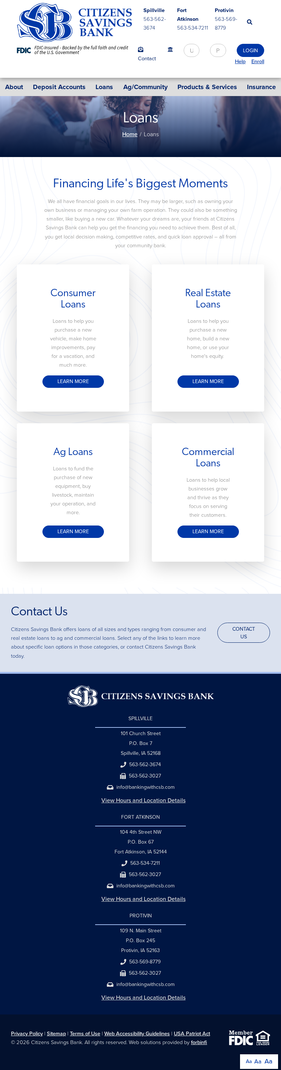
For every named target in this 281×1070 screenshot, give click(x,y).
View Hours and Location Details (143, 800)
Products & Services (207, 87)
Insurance (261, 87)
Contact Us (243, 633)
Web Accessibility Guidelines (137, 1033)
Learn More (73, 381)
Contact (147, 58)
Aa (249, 1061)
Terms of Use (85, 1033)
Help (240, 61)
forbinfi (199, 1042)
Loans (104, 87)
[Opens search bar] (255, 22)
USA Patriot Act (192, 1033)
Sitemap (56, 1033)
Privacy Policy (27, 1033)
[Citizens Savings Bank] (74, 22)
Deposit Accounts (59, 87)
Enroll (257, 61)
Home (130, 134)
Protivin (224, 10)
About (14, 87)
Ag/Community (145, 87)
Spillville (154, 10)
